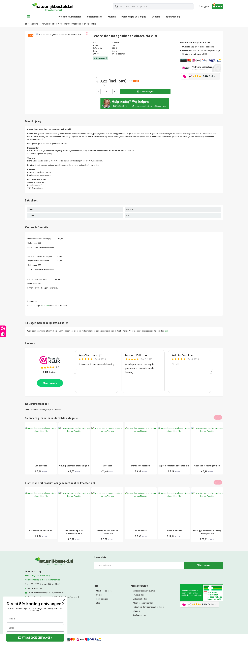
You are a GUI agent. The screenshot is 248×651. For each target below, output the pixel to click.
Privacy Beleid (138, 595)
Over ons (99, 595)
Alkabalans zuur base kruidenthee (107, 532)
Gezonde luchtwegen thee (207, 466)
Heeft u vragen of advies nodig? (38, 575)
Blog (98, 603)
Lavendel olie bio (173, 531)
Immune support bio (141, 466)
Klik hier (45, 305)
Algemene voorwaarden (143, 603)
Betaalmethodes (140, 599)
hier (166, 331)
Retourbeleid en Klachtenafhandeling (148, 607)
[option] (41, 448)
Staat (95, 51)
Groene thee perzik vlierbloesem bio (74, 532)
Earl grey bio (41, 466)
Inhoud (96, 45)
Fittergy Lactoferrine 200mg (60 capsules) (207, 532)
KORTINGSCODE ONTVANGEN (35, 637)
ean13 (95, 54)
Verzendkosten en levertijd (144, 591)
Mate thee (107, 466)
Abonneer (204, 565)
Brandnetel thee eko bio (41, 531)
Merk (95, 42)
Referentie (97, 48)
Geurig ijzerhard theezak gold (74, 466)
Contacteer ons (139, 615)
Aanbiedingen (102, 599)
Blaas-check (140, 531)
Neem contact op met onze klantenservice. (42, 580)
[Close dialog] (63, 600)
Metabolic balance (104, 591)
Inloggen (136, 611)
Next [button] (220, 417)
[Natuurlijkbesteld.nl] (53, 6)
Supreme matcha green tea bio (174, 466)
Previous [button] (216, 417)
